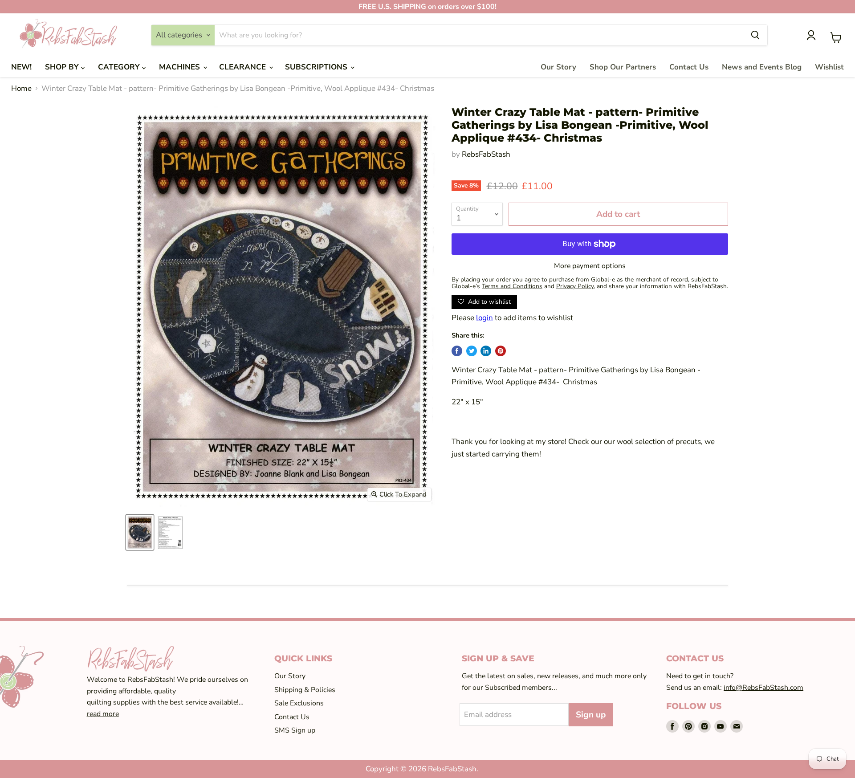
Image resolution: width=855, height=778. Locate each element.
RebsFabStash (486, 154)
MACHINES (180, 67)
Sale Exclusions (299, 703)
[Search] (755, 35)
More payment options (590, 266)
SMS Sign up (294, 730)
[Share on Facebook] (457, 351)
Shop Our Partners (623, 67)
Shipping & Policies (304, 690)
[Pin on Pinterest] (500, 351)
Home (21, 88)
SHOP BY (63, 67)
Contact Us (688, 67)
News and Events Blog (762, 67)
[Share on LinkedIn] (485, 351)
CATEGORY (120, 67)
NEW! (21, 67)
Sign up (591, 715)
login (484, 318)
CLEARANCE (243, 67)
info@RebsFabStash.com (763, 687)
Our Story (558, 67)
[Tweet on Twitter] (471, 351)
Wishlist (829, 67)
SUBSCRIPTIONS (317, 67)
